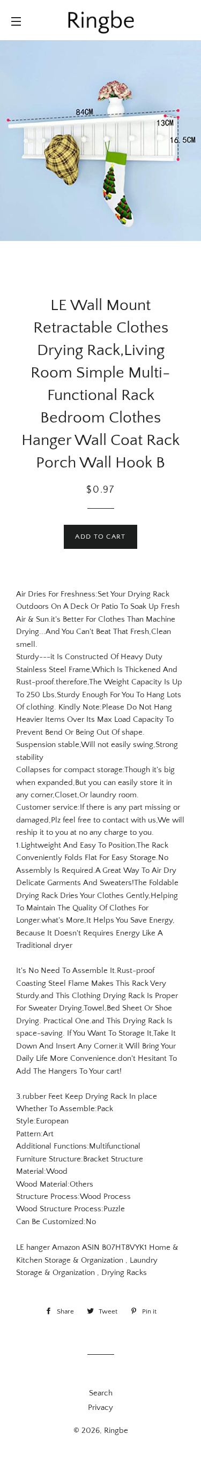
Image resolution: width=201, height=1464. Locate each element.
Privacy (100, 1407)
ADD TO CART (100, 536)
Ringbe (116, 1430)
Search (101, 1393)
